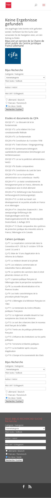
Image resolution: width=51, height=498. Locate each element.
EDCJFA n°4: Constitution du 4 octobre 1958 (23, 140)
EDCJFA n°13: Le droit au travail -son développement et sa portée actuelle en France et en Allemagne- (25, 202)
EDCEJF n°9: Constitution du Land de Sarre (23, 170)
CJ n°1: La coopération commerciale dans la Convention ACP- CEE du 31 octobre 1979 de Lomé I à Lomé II (24, 246)
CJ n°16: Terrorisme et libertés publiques (22, 344)
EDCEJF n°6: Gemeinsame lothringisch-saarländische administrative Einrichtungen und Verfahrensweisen (25, 151)
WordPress (25, 494)
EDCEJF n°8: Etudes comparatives (19, 166)
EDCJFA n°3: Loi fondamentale (18, 136)
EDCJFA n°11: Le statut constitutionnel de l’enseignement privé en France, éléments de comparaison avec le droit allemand (24, 184)
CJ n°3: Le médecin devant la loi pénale (21, 260)
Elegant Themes (25, 491)
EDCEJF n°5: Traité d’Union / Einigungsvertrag (24, 144)
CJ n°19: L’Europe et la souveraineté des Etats (24, 355)
